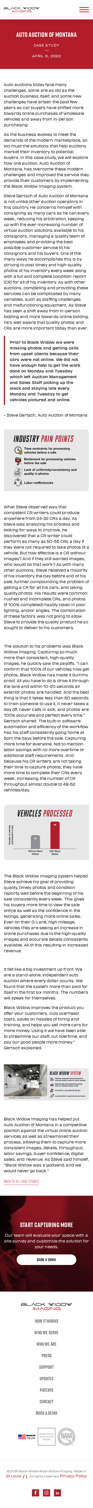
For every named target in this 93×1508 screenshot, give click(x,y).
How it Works (46, 1321)
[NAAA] (66, 1437)
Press (46, 1355)
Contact (46, 1401)
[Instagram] (46, 1492)
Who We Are (46, 1344)
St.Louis (14, 1476)
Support (46, 1367)
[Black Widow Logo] (22, 9)
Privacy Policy (73, 1476)
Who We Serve (46, 1332)
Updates (46, 1378)
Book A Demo (46, 1413)
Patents (46, 1390)
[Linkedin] (57, 1492)
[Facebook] (35, 1492)
